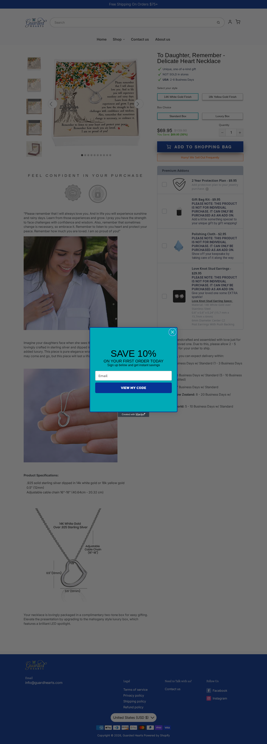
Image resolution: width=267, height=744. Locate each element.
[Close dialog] (172, 332)
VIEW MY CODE (133, 387)
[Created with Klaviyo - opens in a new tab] (133, 414)
